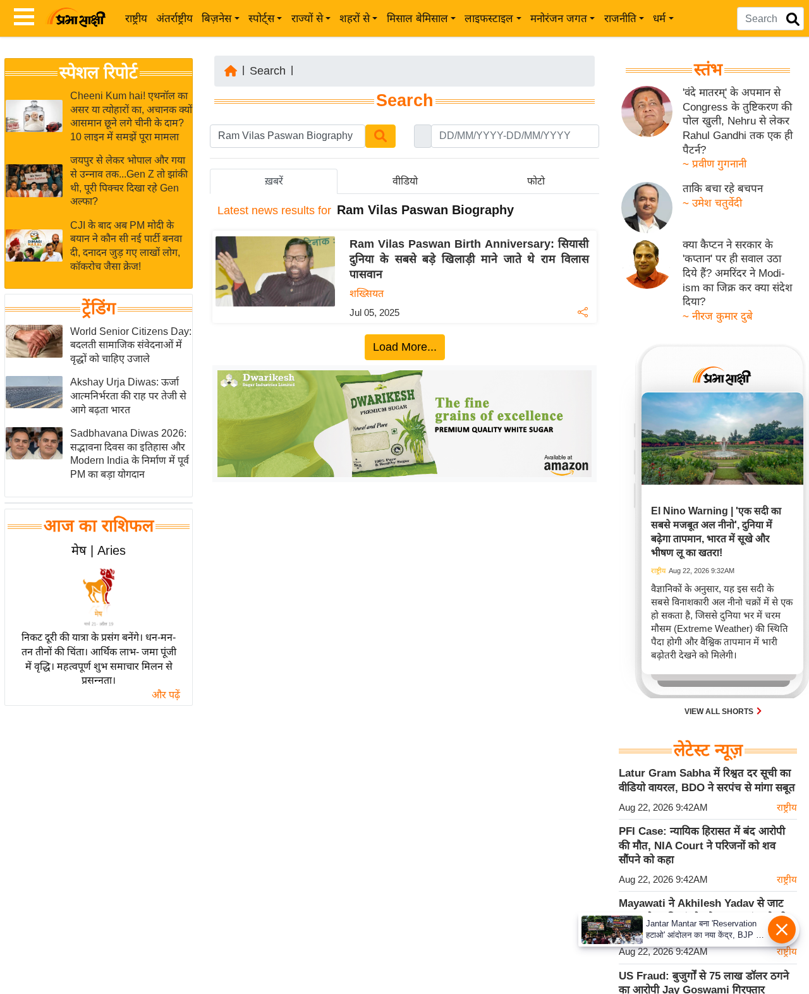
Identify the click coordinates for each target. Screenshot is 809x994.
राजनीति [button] (620, 19)
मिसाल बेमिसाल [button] (417, 19)
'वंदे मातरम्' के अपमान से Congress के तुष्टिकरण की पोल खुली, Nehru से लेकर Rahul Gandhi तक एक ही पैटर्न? (738, 121)
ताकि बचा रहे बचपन (723, 189)
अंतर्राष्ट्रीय (174, 19)
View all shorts (719, 711)
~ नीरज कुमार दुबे (718, 316)
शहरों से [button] (354, 19)
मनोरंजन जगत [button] (558, 19)
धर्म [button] (659, 19)
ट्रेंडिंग (99, 308)
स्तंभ (708, 69)
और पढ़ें (166, 694)
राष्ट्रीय (136, 19)
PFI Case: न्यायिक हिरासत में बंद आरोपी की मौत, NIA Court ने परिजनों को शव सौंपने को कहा (702, 845)
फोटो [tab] (536, 181)
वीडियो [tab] (405, 181)
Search (268, 70)
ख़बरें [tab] (274, 181)
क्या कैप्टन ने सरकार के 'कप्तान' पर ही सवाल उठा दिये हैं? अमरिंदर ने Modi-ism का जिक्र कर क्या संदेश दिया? (738, 273)
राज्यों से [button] (307, 19)
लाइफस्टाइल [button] (489, 19)
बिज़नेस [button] (216, 19)
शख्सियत (367, 293)
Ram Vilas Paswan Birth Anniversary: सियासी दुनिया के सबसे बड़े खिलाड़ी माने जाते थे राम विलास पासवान (469, 259)
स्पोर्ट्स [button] (261, 19)
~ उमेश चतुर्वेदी (712, 203)
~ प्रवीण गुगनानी (714, 164)
